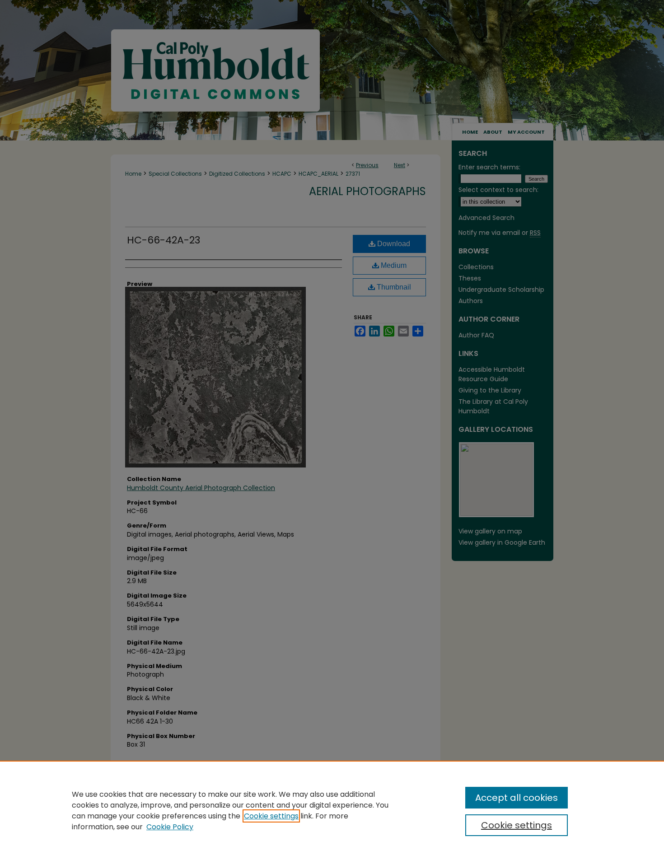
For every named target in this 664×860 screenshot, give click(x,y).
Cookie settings (271, 816)
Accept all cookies (516, 797)
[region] (332, 810)
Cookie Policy (169, 827)
